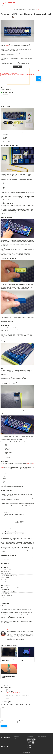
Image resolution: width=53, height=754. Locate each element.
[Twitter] (7, 746)
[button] (50, 2)
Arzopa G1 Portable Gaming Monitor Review (8, 660)
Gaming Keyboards (26, 11)
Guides (15, 744)
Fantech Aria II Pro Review (31, 742)
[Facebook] (4, 746)
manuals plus (28, 548)
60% (25, 62)
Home (19, 11)
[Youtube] (2, 746)
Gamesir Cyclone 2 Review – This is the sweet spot (31, 741)
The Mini (2, 467)
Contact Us (39, 739)
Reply (7, 697)
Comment (3, 707)
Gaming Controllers (17, 740)
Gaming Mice (16, 738)
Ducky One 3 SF (38, 70)
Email (19, 720)
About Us (39, 738)
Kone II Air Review (30, 745)
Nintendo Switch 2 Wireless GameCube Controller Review (31, 739)
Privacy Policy (40, 740)
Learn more (37, 9)
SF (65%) (28, 463)
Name (2, 720)
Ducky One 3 (7, 45)
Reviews (33, 11)
